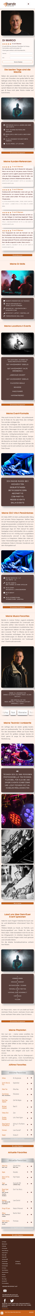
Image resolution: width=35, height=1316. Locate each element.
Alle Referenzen (18, 255)
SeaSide (17, 387)
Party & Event (5, 1272)
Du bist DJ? (4, 1281)
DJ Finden (4, 1241)
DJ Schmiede (5, 1265)
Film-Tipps (4, 1278)
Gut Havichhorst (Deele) (17, 364)
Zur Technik (18, 903)
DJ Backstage (5, 1263)
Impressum (5, 1308)
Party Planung (5, 1250)
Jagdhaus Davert (17, 375)
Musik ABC (4, 1257)
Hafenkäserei (17, 395)
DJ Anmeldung (5, 1283)
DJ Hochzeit (4, 1248)
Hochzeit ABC (5, 1259)
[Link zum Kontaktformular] (4, 1288)
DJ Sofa (3, 1274)
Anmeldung (18, 1263)
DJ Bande (4, 1246)
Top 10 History (5, 1270)
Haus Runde (17, 391)
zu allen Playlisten (18, 1146)
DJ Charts (4, 1268)
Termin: (4, 53)
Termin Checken (18, 62)
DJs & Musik (4, 1261)
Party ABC (4, 1254)
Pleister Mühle (17, 383)
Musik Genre (4, 1252)
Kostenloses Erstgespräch (18, 152)
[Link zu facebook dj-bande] (4, 1298)
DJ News (4, 1276)
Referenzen (4, 1244)
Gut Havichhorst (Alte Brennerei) (17, 370)
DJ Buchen (17, 1261)
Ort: (3, 57)
